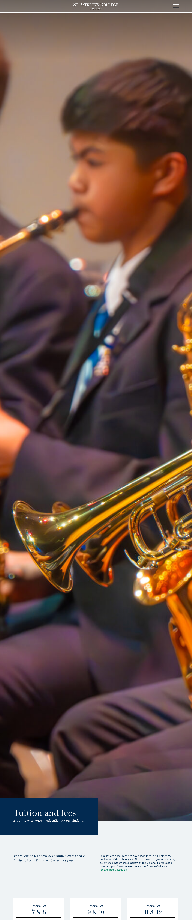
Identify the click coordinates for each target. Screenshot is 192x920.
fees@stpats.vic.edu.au (113, 869)
